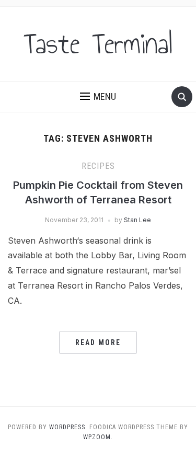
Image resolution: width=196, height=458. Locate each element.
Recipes (98, 166)
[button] (98, 97)
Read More (98, 342)
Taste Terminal (98, 43)
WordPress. (68, 427)
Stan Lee (137, 220)
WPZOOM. (98, 437)
